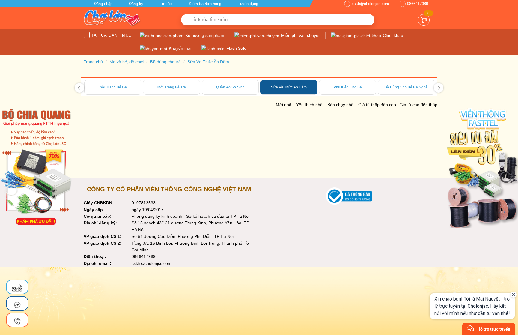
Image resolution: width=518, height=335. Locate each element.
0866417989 (417, 3)
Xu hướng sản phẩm (204, 35)
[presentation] (79, 88)
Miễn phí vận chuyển (300, 35)
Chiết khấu (392, 35)
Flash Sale (235, 48)
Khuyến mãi (179, 48)
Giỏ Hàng (424, 20)
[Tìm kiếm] (367, 19)
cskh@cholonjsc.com (370, 3)
